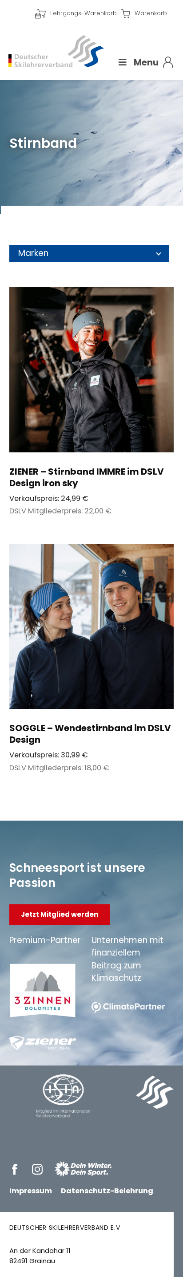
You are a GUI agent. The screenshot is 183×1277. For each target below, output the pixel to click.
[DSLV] (56, 51)
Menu (146, 62)
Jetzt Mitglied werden (59, 914)
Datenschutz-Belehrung (107, 1191)
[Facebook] (16, 1169)
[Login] (168, 62)
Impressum (30, 1191)
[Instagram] (39, 1169)
